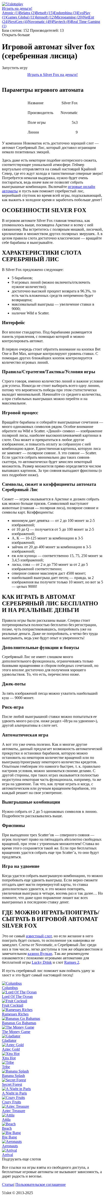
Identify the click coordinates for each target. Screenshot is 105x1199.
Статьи (8, 1184)
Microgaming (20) (69, 17)
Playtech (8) (61, 22)
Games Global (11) (21, 17)
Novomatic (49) (40, 22)
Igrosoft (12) (45, 17)
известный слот (39, 936)
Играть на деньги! (17, 8)
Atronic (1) (10, 13)
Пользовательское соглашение (40, 1184)
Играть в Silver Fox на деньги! (52, 74)
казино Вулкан (40, 953)
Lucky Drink (42, 962)
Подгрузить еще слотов (21, 1159)
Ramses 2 (71, 962)
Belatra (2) (27, 13)
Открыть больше (16, 35)
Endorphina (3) (65, 13)
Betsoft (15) (44, 13)
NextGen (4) (18, 22)
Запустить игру (15, 68)
